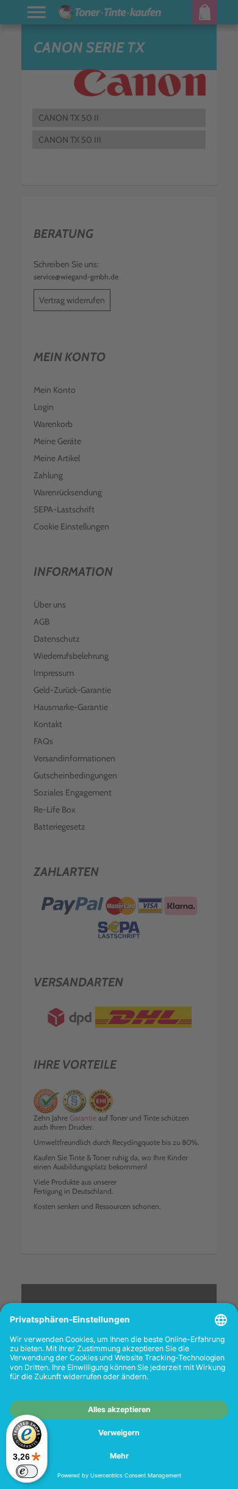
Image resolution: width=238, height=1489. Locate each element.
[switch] (27, 1471)
